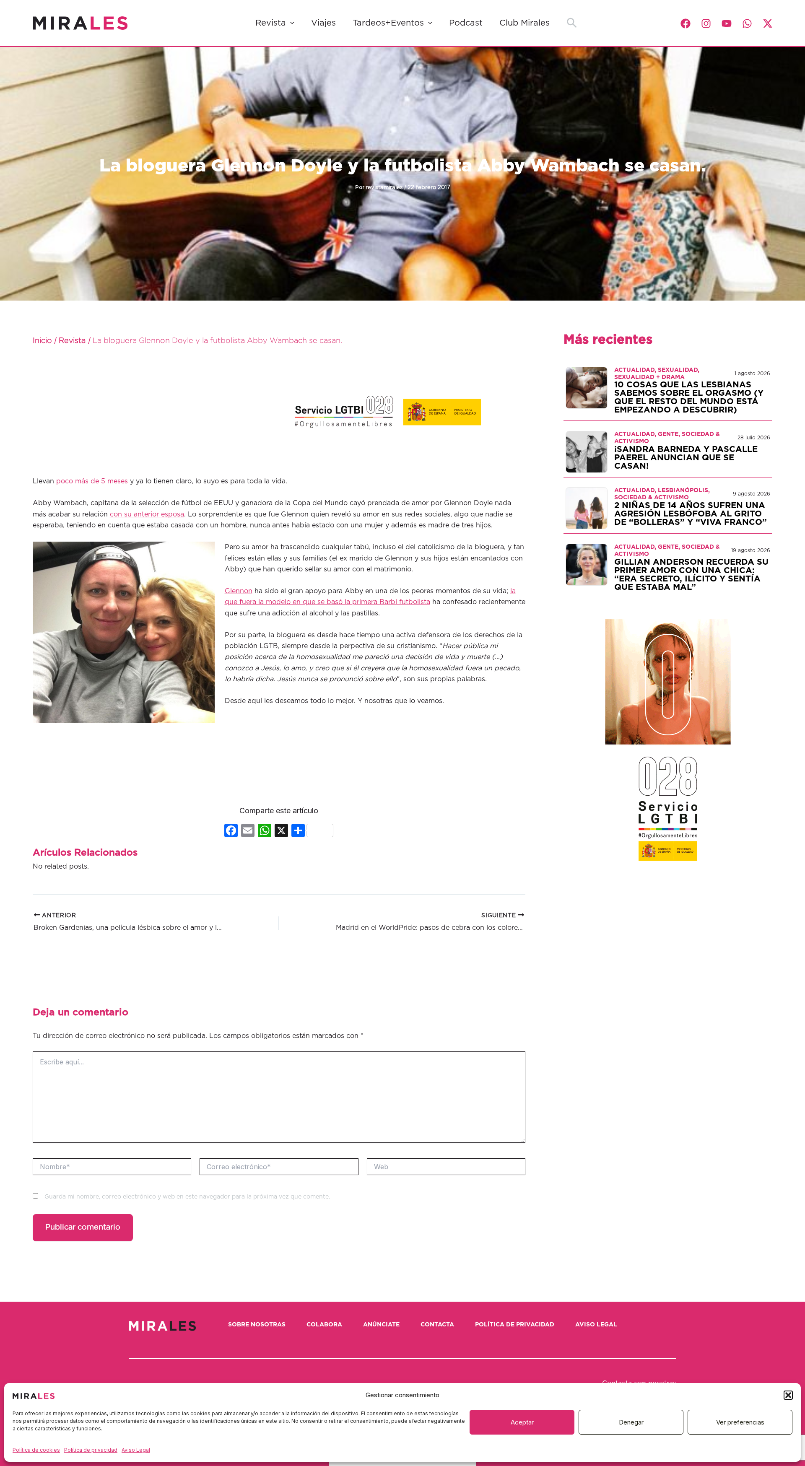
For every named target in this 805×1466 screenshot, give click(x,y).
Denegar (631, 1422)
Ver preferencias (740, 1422)
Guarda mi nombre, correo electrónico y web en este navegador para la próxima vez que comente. (187, 1197)
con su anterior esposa (147, 514)
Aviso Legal (136, 1450)
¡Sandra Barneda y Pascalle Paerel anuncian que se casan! (686, 457)
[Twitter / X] (768, 23)
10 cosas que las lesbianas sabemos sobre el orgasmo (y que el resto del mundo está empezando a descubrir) (688, 397)
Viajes (323, 23)
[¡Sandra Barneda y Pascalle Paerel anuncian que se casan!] (587, 451)
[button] (788, 1395)
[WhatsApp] (747, 23)
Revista (270, 23)
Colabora (324, 1325)
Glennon (238, 591)
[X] (281, 831)
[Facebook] (685, 23)
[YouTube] (727, 23)
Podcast (466, 23)
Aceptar (522, 1422)
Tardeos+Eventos (388, 23)
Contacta (437, 1325)
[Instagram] (706, 23)
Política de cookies (36, 1450)
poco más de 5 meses (92, 481)
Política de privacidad (90, 1450)
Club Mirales (524, 23)
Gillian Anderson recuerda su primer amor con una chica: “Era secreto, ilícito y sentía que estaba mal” (691, 575)
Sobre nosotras (257, 1325)
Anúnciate (381, 1325)
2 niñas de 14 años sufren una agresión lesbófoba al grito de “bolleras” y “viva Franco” (690, 514)
